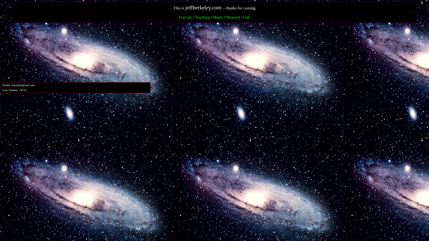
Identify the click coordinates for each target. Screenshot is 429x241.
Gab (246, 17)
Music (218, 17)
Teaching (202, 17)
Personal (233, 17)
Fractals (185, 17)
